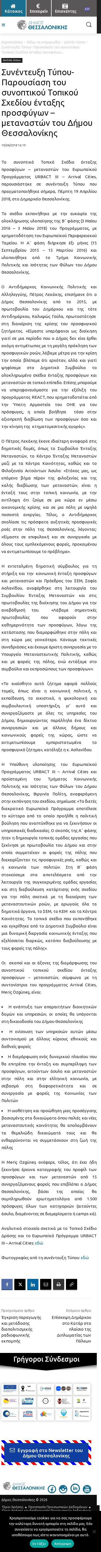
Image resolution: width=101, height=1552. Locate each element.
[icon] (52, 1491)
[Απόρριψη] (94, 1531)
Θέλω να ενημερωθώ (44, 42)
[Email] (45, 1284)
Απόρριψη (62, 1544)
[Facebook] (7, 1284)
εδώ (39, 1243)
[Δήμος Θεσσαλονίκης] (42, 25)
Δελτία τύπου (75, 42)
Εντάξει (39, 1544)
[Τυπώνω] (58, 1284)
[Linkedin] (32, 1284)
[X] (20, 1284)
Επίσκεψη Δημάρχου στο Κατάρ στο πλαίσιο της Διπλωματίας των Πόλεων (71, 1329)
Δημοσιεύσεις (12, 42)
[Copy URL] (71, 1284)
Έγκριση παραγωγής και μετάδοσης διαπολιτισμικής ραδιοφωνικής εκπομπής (21, 1329)
